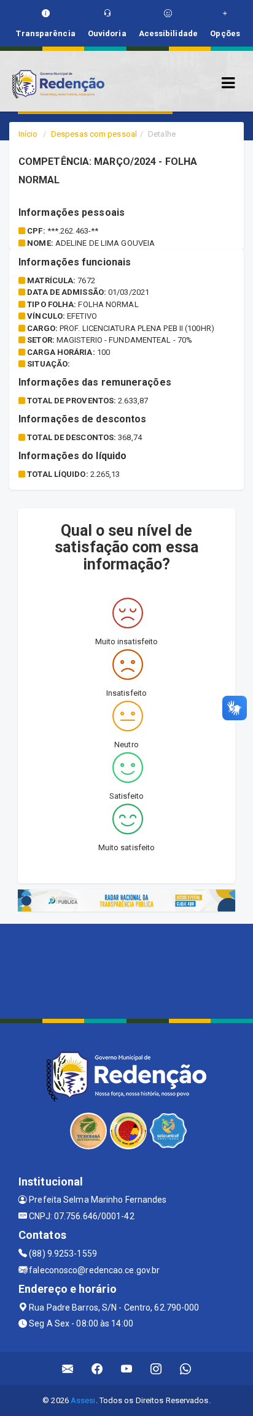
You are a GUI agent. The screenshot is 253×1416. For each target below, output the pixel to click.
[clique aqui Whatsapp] (186, 1368)
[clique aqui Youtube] (127, 1368)
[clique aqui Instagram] (156, 1368)
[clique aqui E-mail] (68, 1368)
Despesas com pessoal (94, 134)
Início (28, 134)
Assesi (83, 1400)
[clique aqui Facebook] (97, 1368)
